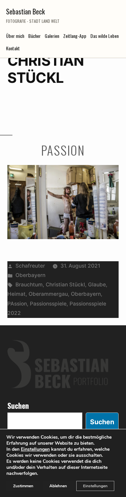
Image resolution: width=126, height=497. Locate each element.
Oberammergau (48, 294)
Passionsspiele (48, 303)
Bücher (34, 35)
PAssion (17, 303)
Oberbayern (30, 275)
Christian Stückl (65, 284)
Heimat (16, 294)
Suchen (18, 405)
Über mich (15, 35)
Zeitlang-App (74, 35)
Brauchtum (29, 284)
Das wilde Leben (104, 35)
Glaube (97, 284)
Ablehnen (58, 486)
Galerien (52, 35)
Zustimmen (23, 486)
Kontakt (13, 48)
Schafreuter (30, 266)
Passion (63, 150)
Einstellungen (35, 449)
